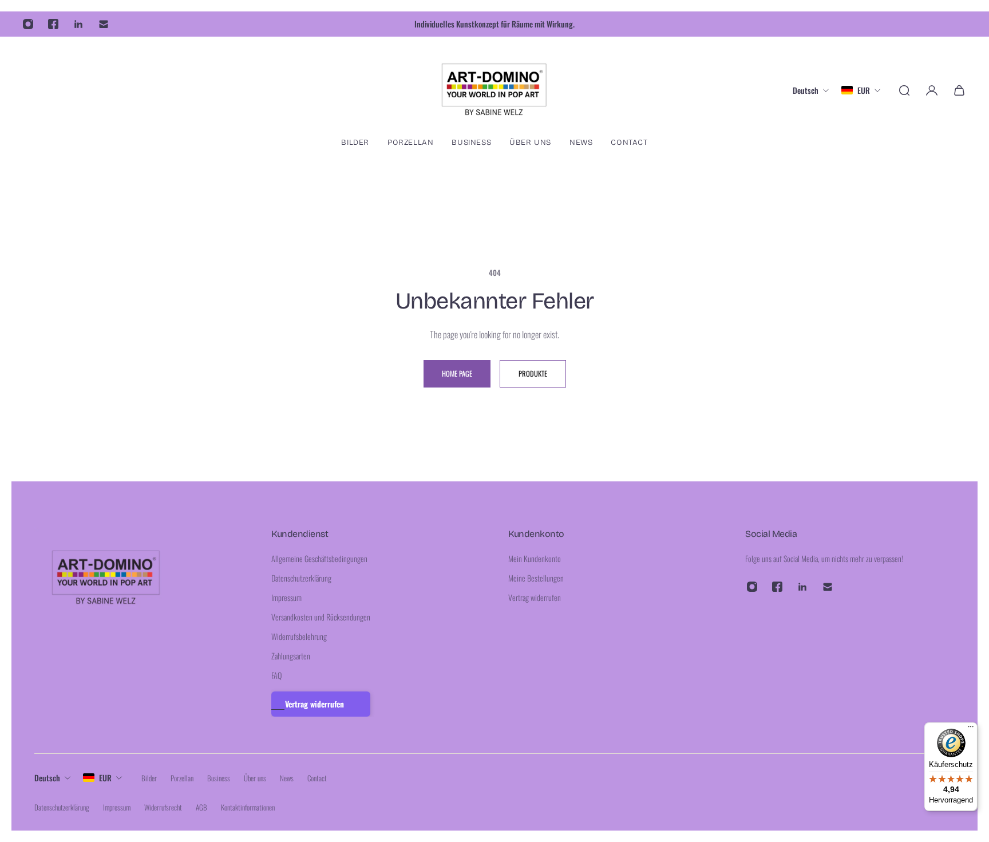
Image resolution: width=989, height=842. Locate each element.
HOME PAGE (457, 373)
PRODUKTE (533, 373)
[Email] (103, 24)
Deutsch (47, 778)
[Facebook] (53, 24)
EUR (105, 778)
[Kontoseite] (932, 90)
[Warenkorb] (959, 90)
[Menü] (971, 729)
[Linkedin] (78, 24)
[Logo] (494, 90)
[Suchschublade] (904, 90)
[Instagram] (28, 24)
